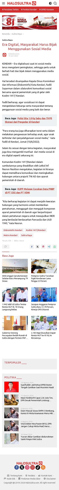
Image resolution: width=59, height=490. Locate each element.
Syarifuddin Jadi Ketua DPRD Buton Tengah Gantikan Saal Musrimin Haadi (37, 386)
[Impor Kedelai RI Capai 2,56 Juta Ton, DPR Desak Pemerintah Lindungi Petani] (11, 400)
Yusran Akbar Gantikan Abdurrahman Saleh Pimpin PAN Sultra (37, 438)
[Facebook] (16, 467)
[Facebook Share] (32, 247)
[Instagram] (27, 467)
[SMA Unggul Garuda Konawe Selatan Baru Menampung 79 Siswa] (15, 266)
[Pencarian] (55, 3)
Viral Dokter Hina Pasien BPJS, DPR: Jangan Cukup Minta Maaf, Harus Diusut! (36, 425)
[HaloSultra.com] (21, 3)
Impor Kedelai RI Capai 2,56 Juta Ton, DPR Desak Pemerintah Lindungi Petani (37, 399)
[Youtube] (32, 467)
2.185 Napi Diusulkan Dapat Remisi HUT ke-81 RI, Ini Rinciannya (43, 335)
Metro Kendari (10, 235)
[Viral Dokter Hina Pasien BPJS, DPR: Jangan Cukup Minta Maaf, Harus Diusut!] (11, 425)
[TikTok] (38, 467)
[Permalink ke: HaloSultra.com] (4, 55)
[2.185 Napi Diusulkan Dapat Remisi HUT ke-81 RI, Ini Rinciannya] (44, 323)
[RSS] (43, 467)
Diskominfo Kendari (13, 230)
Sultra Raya (7, 40)
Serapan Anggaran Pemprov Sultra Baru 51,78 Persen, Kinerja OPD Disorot (43, 307)
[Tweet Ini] (37, 247)
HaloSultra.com (13, 54)
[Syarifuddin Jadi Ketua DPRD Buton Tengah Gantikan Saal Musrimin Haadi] (11, 387)
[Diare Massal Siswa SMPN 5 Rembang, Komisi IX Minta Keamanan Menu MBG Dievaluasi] (11, 413)
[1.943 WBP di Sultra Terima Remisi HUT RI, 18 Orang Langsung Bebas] (15, 294)
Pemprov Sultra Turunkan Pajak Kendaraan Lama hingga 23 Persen (42, 278)
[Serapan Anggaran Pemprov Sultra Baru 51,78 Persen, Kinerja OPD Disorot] (44, 294)
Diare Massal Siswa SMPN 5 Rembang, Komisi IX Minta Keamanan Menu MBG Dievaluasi (37, 412)
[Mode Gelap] (50, 3)
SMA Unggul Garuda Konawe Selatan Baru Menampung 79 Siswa (15, 278)
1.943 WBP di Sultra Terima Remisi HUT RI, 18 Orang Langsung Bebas (14, 307)
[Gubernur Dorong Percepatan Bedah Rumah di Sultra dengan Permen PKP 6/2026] (15, 323)
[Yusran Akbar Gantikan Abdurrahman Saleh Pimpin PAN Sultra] (11, 438)
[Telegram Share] (49, 247)
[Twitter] (22, 467)
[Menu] (4, 3)
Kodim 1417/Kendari (36, 230)
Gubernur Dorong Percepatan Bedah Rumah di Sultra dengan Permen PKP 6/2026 (14, 335)
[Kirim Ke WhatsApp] (55, 247)
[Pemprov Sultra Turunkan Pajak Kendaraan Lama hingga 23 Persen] (44, 266)
